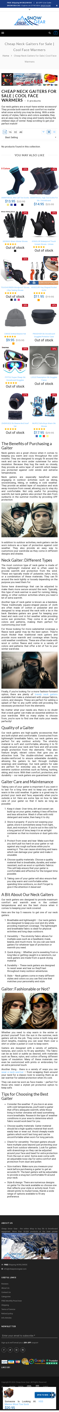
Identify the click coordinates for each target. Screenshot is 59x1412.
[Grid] (49, 132)
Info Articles (6, 1318)
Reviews (4, 1284)
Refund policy (7, 1313)
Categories (5, 1296)
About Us (5, 1288)
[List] (54, 132)
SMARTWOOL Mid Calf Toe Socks (15, 198)
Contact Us (6, 1292)
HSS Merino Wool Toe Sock (24, 1403)
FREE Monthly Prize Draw (11, 1301)
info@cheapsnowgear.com (15, 1269)
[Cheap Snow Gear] (29, 20)
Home (6, 55)
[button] (11, 244)
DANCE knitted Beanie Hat (15, 334)
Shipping (5, 1305)
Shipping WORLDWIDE (15, 1265)
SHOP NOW (46, 5)
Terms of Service (8, 1309)
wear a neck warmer (12, 1072)
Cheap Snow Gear (23, 1382)
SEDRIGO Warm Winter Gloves (15, 241)
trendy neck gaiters (46, 694)
